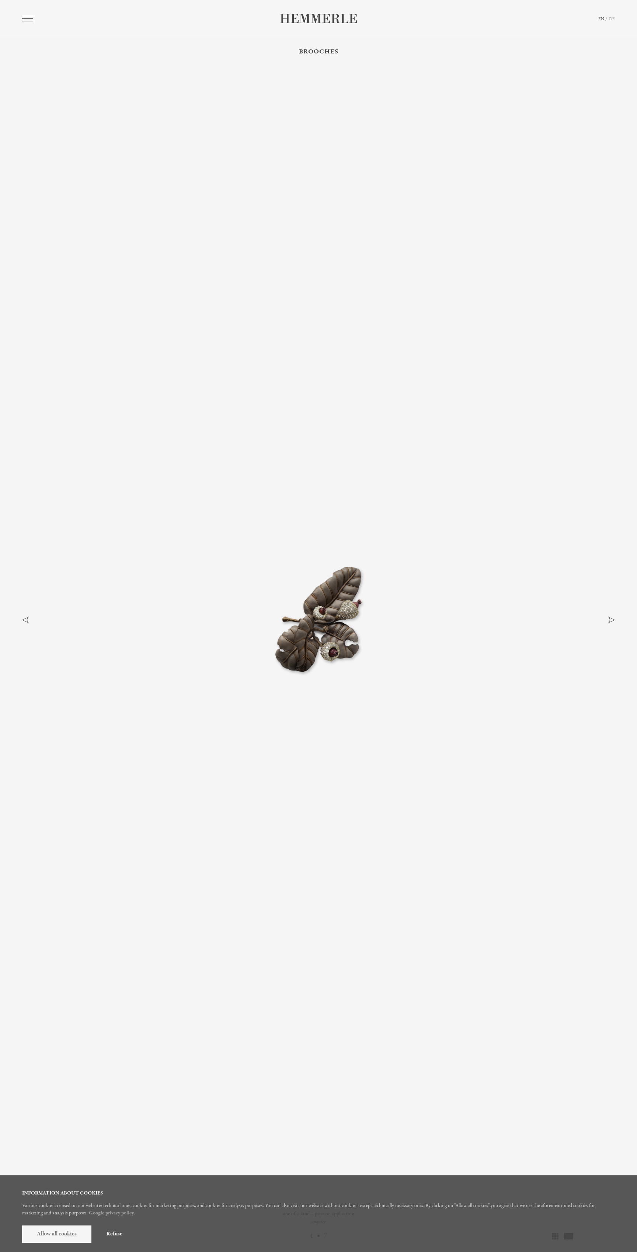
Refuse (114, 1234)
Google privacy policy (111, 1213)
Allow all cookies (57, 1234)
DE (612, 19)
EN (601, 19)
